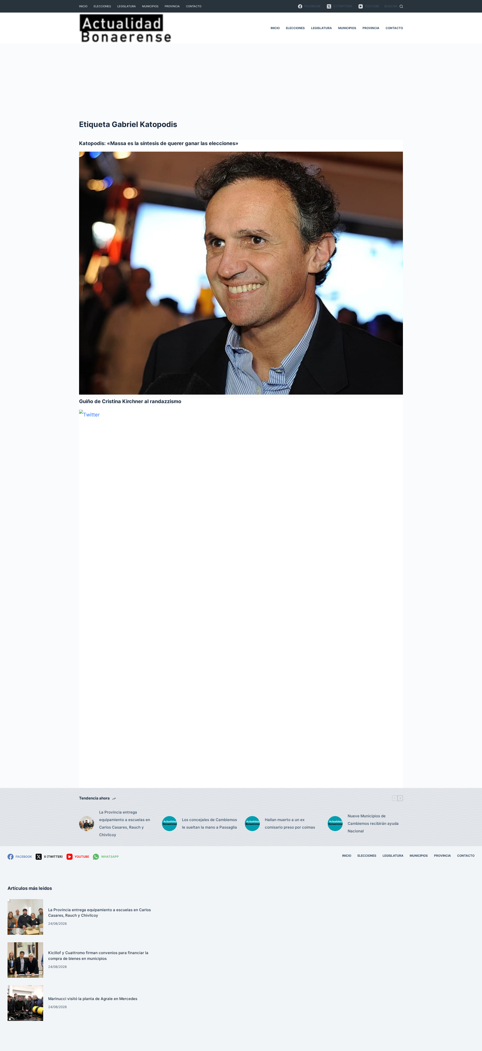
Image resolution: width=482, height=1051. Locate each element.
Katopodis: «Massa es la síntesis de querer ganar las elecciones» (158, 143)
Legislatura (126, 6)
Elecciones (102, 6)
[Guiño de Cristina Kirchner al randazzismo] (241, 598)
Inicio (83, 6)
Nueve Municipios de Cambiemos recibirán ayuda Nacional (373, 823)
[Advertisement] (241, 81)
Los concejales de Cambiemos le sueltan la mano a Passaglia (209, 823)
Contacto (193, 6)
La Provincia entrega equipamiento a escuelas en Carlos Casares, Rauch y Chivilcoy (124, 823)
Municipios (150, 6)
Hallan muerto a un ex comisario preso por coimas (290, 823)
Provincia (172, 6)
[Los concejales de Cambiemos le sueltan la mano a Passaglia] (169, 823)
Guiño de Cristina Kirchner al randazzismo (130, 401)
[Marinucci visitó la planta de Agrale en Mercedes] (25, 1003)
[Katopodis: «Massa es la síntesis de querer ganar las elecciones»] (241, 273)
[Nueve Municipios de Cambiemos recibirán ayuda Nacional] (335, 823)
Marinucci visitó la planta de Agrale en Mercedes (92, 998)
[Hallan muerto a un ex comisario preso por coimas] (252, 823)
